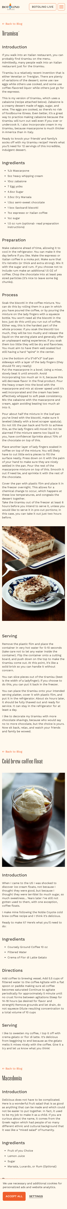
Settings (36, 1196)
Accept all (14, 1196)
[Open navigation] (61, 6)
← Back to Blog (12, 23)
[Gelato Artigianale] (10, 6)
